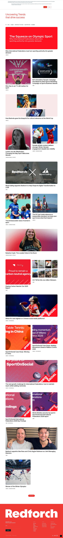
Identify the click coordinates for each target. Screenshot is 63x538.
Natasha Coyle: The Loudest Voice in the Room (21, 253)
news (33, 85)
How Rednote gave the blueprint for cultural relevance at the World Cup (29, 118)
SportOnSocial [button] (27, 24)
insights (7, 120)
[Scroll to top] (61, 535)
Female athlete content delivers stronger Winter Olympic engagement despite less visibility (43, 147)
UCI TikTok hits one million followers (44, 280)
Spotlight (14, 157)
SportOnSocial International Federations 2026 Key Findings (16, 420)
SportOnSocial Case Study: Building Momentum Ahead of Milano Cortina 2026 (44, 347)
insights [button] (12, 24)
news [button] (8, 24)
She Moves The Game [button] (19, 24)
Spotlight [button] (33, 24)
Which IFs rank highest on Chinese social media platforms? (25, 318)
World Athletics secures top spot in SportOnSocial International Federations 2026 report (43, 414)
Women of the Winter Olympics (16, 486)
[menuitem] (6, 25)
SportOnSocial (11, 320)
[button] (31, 38)
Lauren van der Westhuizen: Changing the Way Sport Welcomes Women (17, 153)
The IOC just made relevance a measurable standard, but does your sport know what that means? (44, 216)
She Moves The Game (9, 157)
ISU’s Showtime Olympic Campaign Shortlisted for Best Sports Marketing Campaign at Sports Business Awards (44, 81)
